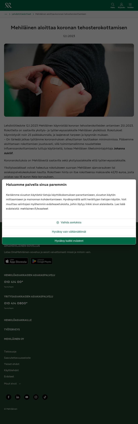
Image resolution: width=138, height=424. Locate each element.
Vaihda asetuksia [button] (71, 222)
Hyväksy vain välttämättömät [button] (69, 231)
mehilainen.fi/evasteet (34, 209)
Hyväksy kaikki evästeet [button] (69, 240)
